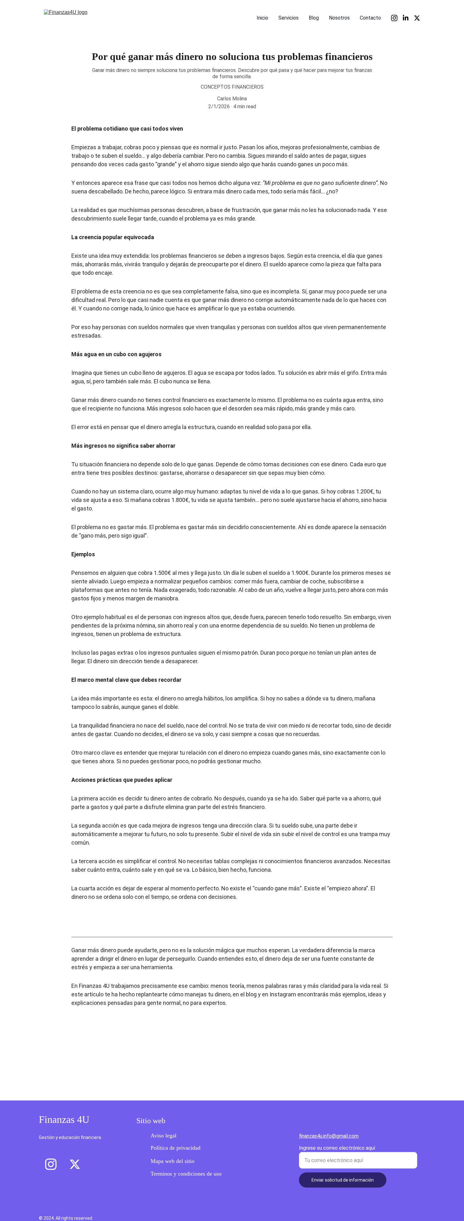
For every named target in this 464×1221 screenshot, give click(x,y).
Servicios (288, 18)
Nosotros (339, 18)
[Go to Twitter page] (417, 18)
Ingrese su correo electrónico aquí (337, 1148)
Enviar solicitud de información (343, 1180)
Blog (314, 18)
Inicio (262, 18)
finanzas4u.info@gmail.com (329, 1136)
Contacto (370, 18)
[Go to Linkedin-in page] (408, 18)
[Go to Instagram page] (396, 18)
